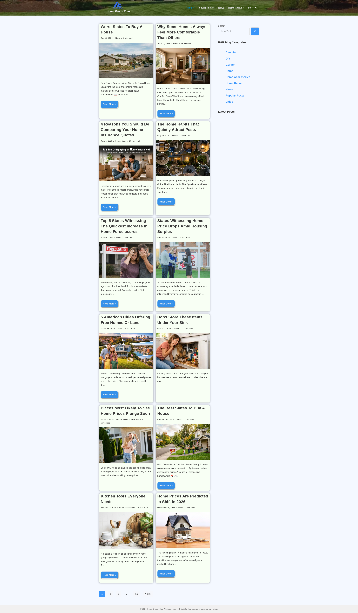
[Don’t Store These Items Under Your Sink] (183, 351)
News (221, 8)
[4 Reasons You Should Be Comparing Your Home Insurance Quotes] (126, 163)
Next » (148, 594)
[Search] (256, 8)
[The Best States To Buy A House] (183, 442)
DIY (228, 58)
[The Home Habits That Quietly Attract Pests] (183, 158)
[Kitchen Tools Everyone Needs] (126, 530)
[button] (213, 7)
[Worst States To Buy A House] (126, 60)
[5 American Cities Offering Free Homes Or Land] (126, 351)
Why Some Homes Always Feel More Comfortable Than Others (181, 32)
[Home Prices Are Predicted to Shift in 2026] (183, 530)
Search (221, 26)
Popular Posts (135, 419)
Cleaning (231, 52)
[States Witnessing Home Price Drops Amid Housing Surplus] (183, 260)
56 (136, 594)
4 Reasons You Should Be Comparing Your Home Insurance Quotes (125, 129)
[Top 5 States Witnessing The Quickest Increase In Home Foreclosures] (126, 260)
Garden (230, 64)
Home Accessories (127, 507)
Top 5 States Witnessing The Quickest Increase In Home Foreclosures (124, 226)
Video (229, 101)
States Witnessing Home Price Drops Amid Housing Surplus (182, 226)
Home (190, 8)
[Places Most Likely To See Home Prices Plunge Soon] (126, 445)
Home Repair (234, 83)
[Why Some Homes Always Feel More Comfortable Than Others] (183, 66)
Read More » (108, 105)
